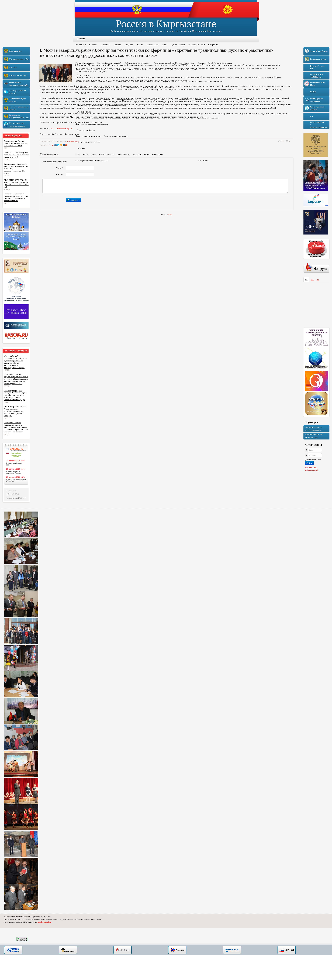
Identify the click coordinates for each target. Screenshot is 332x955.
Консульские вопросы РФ (178, 99)
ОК (312, 280)
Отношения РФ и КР (222, 99)
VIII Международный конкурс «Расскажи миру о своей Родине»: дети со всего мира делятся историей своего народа (15, 395)
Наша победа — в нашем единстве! (182, 69)
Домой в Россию (149, 87)
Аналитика (202, 160)
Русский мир (80, 45)
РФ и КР (81, 93)
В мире (165, 45)
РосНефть (68, 950)
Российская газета (318, 59)
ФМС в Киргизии (105, 81)
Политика (93, 45)
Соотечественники (86, 56)
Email (59, 174)
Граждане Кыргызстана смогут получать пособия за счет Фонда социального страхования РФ (16, 197)
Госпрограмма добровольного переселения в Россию (137, 81)
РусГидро (177, 950)
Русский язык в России (119, 118)
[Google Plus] (66, 145)
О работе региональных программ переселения (203, 81)
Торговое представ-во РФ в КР (19, 108)
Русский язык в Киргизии (143, 118)
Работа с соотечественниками (137, 63)
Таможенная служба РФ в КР (17, 99)
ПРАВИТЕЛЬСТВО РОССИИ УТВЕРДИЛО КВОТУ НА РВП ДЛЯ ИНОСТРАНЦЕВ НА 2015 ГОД (16, 183)
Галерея (81, 148)
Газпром (13, 950)
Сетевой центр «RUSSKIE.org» (316, 75)
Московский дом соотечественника (17, 124)
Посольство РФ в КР (104, 99)
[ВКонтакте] (55, 145)
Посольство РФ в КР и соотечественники (215, 63)
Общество (129, 45)
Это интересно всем (196, 45)
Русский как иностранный (207, 118)
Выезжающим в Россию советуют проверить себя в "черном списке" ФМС (15, 143)
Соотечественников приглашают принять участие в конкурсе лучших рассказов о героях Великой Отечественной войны (16, 427)
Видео (85, 154)
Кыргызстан (11, 491)
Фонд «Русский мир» (319, 51)
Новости (81, 38)
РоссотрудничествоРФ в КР (17, 91)
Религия (140, 45)
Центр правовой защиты (317, 108)
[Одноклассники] (61, 145)
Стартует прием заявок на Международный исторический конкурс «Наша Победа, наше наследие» (15, 411)
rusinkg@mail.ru (44, 922)
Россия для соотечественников (126, 87)
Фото (77, 154)
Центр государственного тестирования (91, 124)
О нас (94, 154)
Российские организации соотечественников (129, 69)
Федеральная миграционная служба (18, 83)
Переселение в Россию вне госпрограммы (92, 87)
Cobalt (170, 214)
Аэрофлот (232, 950)
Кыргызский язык (86, 130)
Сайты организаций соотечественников (92, 160)
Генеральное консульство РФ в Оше (19, 116)
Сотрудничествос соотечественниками (319, 125)
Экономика (105, 45)
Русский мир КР (158, 69)
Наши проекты (124, 154)
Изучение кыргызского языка (116, 136)
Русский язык (84, 111)
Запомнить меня (314, 460)
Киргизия (88, 99)
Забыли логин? (311, 467)
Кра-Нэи (286, 950)
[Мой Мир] (63, 145)
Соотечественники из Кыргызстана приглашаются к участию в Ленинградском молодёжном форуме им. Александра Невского (16, 379)
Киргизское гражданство (115, 105)
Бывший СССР (152, 45)
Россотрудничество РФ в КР (128, 99)
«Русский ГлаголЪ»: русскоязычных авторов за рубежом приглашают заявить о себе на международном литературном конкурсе (15, 362)
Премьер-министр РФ (19, 59)
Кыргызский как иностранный (87, 142)
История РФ (213, 45)
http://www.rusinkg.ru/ (62, 128)
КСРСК (313, 92)
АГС (311, 116)
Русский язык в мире (165, 118)
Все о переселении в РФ (85, 81)
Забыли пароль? (311, 470)
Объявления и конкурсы (85, 51)
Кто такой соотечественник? (109, 63)
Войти (309, 463)
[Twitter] (58, 145)
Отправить (74, 200)
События (117, 45)
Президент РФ (15, 51)
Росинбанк (122, 950)
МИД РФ (12, 67)
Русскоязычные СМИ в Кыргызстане (148, 154)
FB (318, 280)
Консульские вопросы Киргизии (88, 105)
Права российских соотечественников (91, 69)
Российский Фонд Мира (317, 83)
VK (306, 280)
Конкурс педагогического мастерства (91, 118)
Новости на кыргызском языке (88, 136)
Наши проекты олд (107, 154)
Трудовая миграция (168, 87)
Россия (78, 99)
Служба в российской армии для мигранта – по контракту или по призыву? (16, 154)
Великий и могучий (185, 118)
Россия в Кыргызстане (166, 23)
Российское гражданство (154, 99)
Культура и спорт (178, 45)
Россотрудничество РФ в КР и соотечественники (174, 63)
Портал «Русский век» (317, 67)
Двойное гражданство (201, 99)
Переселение (83, 75)
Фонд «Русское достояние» (316, 99)
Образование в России (244, 99)
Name (59, 168)
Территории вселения (171, 81)
